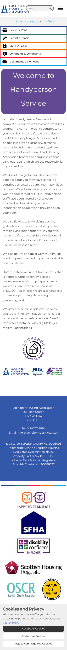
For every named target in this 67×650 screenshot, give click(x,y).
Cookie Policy (11, 622)
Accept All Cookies (33, 628)
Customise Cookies (33, 636)
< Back (50, 21)
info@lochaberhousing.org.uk (38, 432)
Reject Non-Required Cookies (33, 643)
